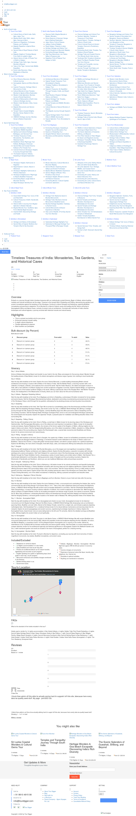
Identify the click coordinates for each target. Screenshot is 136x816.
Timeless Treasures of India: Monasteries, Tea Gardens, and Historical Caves (23, 138)
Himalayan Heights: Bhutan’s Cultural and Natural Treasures (57, 178)
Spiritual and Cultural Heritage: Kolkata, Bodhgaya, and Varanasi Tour (25, 133)
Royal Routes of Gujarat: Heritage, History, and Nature (56, 96)
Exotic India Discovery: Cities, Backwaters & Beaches (22, 71)
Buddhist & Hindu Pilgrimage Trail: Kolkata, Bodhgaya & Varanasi (24, 143)
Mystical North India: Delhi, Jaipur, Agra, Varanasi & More (24, 39)
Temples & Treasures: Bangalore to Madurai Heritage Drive (121, 45)
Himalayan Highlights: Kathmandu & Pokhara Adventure (24, 172)
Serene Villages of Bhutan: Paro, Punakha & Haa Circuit (55, 174)
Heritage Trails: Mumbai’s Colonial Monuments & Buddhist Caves (56, 201)
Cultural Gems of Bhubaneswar (119, 128)
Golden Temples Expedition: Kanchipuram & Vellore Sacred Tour (88, 217)
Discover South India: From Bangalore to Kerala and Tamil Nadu (122, 57)
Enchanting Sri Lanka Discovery (87, 179)
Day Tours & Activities (11, 191)
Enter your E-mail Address (78, 766)
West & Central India (10, 74)
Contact (75, 793)
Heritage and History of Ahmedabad (24, 222)
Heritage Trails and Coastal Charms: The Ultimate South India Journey (88, 55)
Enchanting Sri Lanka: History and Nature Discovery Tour (88, 176)
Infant (101, 290)
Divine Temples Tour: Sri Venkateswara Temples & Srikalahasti (89, 213)
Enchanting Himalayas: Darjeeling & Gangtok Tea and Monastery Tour (56, 129)
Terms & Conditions (79, 799)
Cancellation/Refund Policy (81, 801)
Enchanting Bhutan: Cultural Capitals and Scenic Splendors (57, 182)
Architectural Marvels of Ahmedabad (56, 79)
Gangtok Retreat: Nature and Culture (57, 134)
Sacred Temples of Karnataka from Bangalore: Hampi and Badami (121, 37)
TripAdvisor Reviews (108, 800)
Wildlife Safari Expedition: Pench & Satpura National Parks (88, 104)
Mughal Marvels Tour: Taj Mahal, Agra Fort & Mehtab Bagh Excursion (25, 209)
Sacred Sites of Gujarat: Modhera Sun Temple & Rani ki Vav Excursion (25, 225)
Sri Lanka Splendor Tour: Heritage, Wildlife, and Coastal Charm (88, 168)
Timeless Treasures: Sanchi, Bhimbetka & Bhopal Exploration (89, 114)
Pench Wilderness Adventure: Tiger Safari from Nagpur (88, 96)
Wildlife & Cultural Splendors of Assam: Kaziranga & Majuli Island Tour (89, 129)
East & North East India (11, 123)
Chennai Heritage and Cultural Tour (88, 34)
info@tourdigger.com (10, 4)
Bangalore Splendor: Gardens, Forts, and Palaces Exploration (121, 197)
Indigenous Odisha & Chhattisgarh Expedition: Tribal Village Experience (121, 147)
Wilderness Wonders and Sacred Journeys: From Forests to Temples (88, 84)
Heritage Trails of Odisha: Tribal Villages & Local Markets (119, 139)
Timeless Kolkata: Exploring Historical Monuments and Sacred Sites (121, 227)
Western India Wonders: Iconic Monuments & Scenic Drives (119, 80)
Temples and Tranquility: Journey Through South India (87, 65)
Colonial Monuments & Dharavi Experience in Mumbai (55, 209)
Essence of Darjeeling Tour (54, 132)
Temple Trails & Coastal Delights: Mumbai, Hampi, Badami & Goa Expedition (23, 113)
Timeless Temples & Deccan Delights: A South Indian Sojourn (121, 49)
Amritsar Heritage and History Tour (56, 48)
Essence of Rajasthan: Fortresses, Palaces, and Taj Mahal (24, 43)
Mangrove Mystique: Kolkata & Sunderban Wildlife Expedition (23, 129)
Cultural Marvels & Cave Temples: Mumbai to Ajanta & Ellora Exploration (25, 92)
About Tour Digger (50, 791)
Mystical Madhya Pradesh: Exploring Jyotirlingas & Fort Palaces (121, 118)
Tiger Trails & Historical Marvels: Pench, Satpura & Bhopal (87, 100)
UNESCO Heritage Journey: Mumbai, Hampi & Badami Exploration (25, 118)
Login (5, 12)
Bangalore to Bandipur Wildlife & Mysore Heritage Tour (120, 61)
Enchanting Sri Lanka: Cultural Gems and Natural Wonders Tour (89, 182)
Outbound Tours (9, 234)
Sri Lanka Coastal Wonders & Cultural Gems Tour (21, 744)
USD (5, 16)
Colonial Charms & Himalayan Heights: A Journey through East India (25, 151)
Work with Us (48, 795)
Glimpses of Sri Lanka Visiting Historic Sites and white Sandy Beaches (89, 164)
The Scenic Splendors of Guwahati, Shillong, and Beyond (88, 133)
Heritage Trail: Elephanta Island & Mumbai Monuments (56, 197)
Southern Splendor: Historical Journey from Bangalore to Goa (121, 41)
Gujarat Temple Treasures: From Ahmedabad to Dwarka (55, 82)
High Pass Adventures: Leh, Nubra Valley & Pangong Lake (56, 55)
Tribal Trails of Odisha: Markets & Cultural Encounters (120, 151)
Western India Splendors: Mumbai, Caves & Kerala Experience (24, 96)
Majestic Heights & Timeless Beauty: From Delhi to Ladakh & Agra (24, 55)
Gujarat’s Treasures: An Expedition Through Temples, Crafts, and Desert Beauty (57, 91)
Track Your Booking (79, 797)
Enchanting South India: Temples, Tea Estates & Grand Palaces (89, 51)
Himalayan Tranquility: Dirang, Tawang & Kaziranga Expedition (89, 141)
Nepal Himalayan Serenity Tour (23, 183)
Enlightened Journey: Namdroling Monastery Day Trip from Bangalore (121, 205)
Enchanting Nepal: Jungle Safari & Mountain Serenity (24, 180)
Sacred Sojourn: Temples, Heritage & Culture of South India (89, 41)
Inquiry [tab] (109, 258)
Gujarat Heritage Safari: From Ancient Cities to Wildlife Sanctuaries (57, 116)
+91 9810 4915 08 (10, 10)
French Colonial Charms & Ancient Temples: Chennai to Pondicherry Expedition (88, 46)
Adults (101, 274)
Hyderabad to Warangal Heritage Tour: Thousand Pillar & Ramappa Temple (57, 225)
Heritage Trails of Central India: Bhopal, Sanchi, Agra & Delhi (89, 118)
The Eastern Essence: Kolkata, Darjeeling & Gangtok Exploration (23, 155)
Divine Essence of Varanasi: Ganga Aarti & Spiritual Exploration (56, 39)
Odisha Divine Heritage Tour (118, 132)
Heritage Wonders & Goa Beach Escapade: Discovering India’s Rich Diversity (81, 747)
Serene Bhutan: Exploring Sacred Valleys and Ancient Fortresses (56, 168)
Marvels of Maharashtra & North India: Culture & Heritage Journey (25, 100)
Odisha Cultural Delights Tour (119, 130)
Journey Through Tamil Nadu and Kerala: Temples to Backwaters (88, 69)
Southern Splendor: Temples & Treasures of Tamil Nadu (87, 37)
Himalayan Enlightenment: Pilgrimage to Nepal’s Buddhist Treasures (25, 176)
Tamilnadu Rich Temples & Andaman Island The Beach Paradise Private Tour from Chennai (89, 60)
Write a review (16, 717)
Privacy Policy (77, 795)
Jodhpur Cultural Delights (53, 44)
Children (101, 282)
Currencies (102, 791)
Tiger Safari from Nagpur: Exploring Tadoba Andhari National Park (88, 92)
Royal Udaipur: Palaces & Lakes (55, 46)
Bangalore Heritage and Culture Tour (121, 34)
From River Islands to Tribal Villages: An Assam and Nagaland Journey (89, 137)
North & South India (10, 29)
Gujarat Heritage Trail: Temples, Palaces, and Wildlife (55, 100)
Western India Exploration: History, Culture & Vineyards (120, 90)
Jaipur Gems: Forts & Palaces (54, 42)
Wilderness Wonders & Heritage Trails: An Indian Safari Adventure (89, 88)
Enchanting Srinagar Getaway (54, 52)
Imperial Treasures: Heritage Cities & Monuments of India (25, 88)
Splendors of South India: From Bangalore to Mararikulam (119, 53)
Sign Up (6, 14)
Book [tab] (101, 258)
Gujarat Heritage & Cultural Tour (120, 87)
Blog (45, 793)
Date (100, 261)
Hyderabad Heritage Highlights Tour (56, 222)
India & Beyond (9, 158)
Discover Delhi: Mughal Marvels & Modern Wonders (56, 35)
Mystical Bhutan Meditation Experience (57, 171)
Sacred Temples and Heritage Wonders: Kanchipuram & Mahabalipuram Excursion (86, 202)
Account (76, 791)
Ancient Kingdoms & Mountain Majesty (57, 50)
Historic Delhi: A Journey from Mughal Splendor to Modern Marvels (25, 205)
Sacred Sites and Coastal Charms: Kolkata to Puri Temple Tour (24, 147)
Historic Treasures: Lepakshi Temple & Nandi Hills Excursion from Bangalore (122, 213)
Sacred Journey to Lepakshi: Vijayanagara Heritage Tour (119, 201)
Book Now (5, 252)
